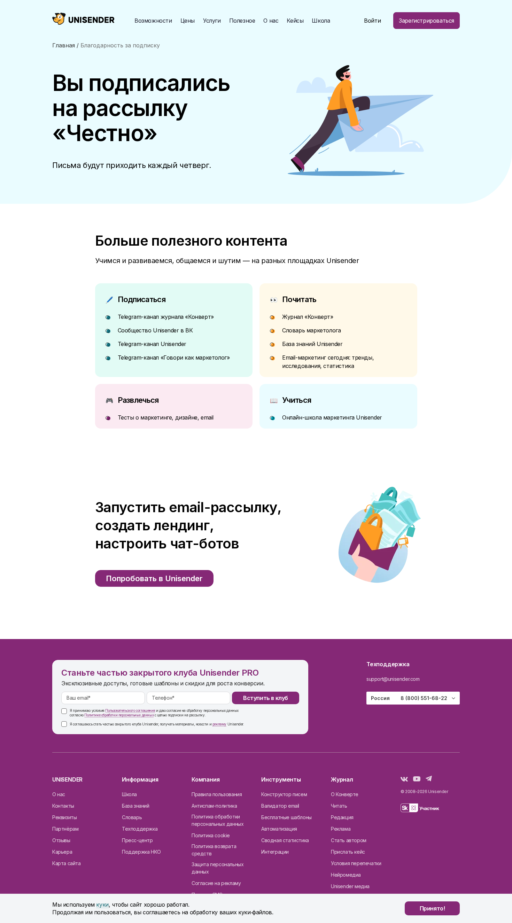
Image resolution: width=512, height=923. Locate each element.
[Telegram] (429, 779)
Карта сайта (66, 863)
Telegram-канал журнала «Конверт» (166, 316)
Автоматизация (279, 829)
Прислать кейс (348, 852)
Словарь (132, 817)
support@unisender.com (393, 679)
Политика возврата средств (214, 849)
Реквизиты (64, 817)
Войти (372, 20)
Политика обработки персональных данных (217, 820)
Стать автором (348, 840)
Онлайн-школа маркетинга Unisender (332, 417)
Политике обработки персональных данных (119, 715)
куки (102, 904)
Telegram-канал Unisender (152, 343)
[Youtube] (416, 779)
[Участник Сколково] (420, 808)
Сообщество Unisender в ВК (155, 330)
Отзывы (61, 840)
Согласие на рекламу (216, 883)
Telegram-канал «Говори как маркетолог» (174, 357)
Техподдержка (139, 829)
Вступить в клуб (265, 697)
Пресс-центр (137, 840)
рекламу (219, 724)
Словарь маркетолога (311, 330)
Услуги (212, 20)
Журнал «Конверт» (307, 316)
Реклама (340, 829)
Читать (339, 806)
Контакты (63, 806)
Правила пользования (217, 794)
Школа (321, 20)
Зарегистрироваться (426, 20)
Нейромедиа (346, 875)
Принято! (432, 908)
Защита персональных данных (217, 868)
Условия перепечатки (356, 863)
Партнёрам (65, 829)
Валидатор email (280, 806)
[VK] (404, 779)
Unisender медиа (350, 886)
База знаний (135, 806)
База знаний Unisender (312, 343)
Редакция (342, 817)
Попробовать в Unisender (154, 578)
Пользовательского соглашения (130, 710)
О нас (58, 794)
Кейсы (295, 20)
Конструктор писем (284, 794)
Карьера (62, 852)
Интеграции (275, 852)
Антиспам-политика (214, 806)
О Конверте (344, 794)
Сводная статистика (285, 840)
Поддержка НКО (141, 852)
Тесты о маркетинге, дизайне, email (166, 417)
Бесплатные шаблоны (286, 817)
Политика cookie (211, 835)
